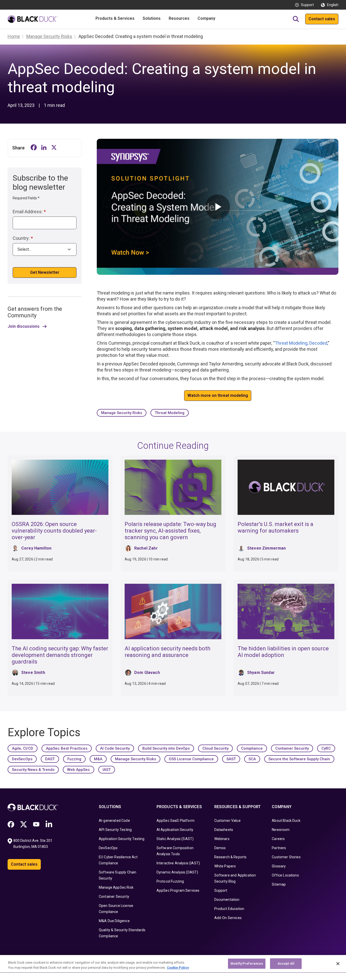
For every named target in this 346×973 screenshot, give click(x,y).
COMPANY (282, 806)
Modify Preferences (246, 963)
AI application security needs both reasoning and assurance (167, 651)
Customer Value (227, 821)
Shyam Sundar (261, 672)
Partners (279, 848)
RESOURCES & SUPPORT (237, 806)
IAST (107, 769)
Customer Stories (286, 857)
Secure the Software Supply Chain (299, 759)
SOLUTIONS (110, 806)
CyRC (326, 748)
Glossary (279, 866)
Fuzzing (74, 759)
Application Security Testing (121, 839)
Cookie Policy (178, 967)
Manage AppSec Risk (116, 887)
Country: (23, 238)
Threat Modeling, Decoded (301, 343)
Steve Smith (33, 672)
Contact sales (322, 18)
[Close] (337, 963)
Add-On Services (228, 918)
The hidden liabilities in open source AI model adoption (283, 651)
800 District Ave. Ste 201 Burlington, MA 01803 (33, 844)
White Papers (225, 866)
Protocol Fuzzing (170, 881)
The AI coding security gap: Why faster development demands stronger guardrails (60, 655)
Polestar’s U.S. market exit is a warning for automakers (275, 527)
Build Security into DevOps (166, 748)
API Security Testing (115, 830)
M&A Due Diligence (114, 921)
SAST (231, 759)
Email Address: (29, 211)
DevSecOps (22, 759)
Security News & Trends (33, 769)
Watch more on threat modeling (217, 395)
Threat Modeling (169, 413)
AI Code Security (115, 748)
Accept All (286, 963)
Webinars (221, 839)
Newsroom (281, 830)
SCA (252, 759)
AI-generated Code (114, 821)
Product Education (229, 909)
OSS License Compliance (191, 759)
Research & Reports (230, 857)
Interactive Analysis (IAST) (178, 863)
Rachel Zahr (146, 548)
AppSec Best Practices (66, 748)
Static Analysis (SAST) (175, 839)
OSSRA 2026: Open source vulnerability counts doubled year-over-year (54, 530)
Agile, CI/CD (22, 748)
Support (307, 5)
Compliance (252, 748)
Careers (278, 839)
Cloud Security (215, 748)
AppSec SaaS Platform (176, 821)
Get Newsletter (44, 272)
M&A (98, 759)
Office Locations (285, 875)
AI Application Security (175, 830)
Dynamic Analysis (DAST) (177, 872)
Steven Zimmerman (266, 548)
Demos (220, 848)
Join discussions (24, 326)
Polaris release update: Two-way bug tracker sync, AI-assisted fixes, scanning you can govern (170, 530)
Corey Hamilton (36, 548)
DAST (50, 759)
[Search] (296, 19)
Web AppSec (78, 769)
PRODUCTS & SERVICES (179, 806)
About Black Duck (286, 821)
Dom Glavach (147, 672)
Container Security (292, 748)
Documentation (227, 900)
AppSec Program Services (178, 890)
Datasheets (223, 830)
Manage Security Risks (121, 413)
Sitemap (279, 884)
